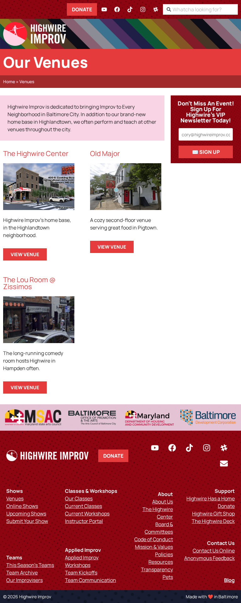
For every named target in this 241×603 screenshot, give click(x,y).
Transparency (157, 569)
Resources (160, 561)
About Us (162, 501)
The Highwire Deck (213, 521)
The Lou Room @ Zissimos (29, 283)
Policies (164, 554)
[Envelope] (224, 463)
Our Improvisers (24, 580)
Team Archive (22, 572)
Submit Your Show (27, 521)
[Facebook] (117, 9)
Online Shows (22, 506)
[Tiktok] (130, 9)
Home (9, 81)
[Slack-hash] (155, 9)
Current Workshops (87, 513)
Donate (82, 9)
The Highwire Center (35, 153)
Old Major (105, 153)
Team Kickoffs (81, 572)
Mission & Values (154, 546)
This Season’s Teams (30, 565)
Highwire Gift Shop (213, 513)
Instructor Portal (84, 521)
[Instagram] (142, 9)
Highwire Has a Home (210, 498)
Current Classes (83, 506)
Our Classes (79, 498)
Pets (168, 576)
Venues (15, 498)
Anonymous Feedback (209, 558)
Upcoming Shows (26, 513)
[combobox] (200, 9)
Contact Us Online (214, 550)
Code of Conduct (153, 539)
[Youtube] (104, 9)
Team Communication (90, 580)
